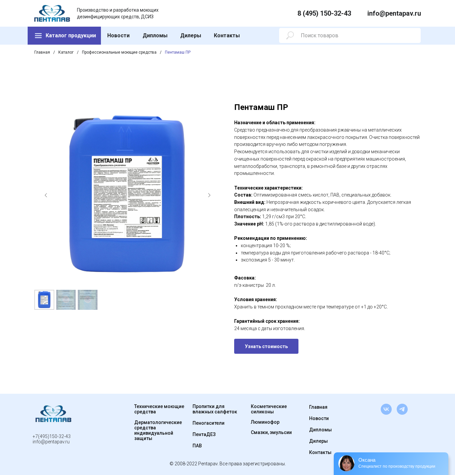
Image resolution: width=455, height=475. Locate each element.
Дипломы (155, 35)
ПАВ (197, 445)
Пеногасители (209, 423)
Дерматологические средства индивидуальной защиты (158, 430)
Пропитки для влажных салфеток (215, 409)
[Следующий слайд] (209, 195)
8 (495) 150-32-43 (324, 13)
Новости (118, 35)
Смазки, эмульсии (271, 432)
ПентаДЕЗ (204, 434)
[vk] (386, 409)
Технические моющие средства (159, 409)
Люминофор (265, 422)
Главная (42, 52)
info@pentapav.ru (394, 13)
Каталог (66, 52)
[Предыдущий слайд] (46, 195)
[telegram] (402, 409)
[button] (266, 346)
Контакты (227, 35)
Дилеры (190, 35)
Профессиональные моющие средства (119, 52)
